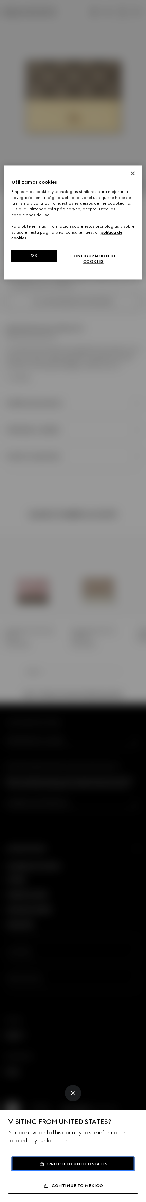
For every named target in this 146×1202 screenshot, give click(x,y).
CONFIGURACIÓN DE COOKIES (93, 259)
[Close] (73, 1093)
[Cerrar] (132, 173)
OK (34, 255)
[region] (73, 223)
